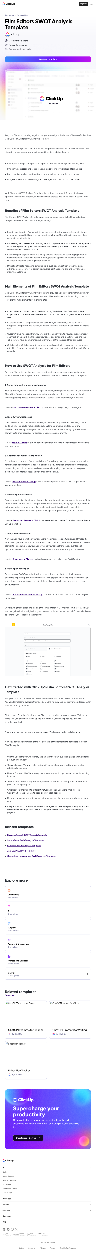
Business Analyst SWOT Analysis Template (27, 835)
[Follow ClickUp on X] (16, 1229)
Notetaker (7, 1184)
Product (5, 1204)
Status (21, 1248)
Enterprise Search (10, 1189)
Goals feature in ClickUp (24, 481)
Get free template (48, 59)
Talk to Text (7, 1193)
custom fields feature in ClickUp (27, 407)
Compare (6, 1210)
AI (3, 1167)
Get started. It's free (26, 1138)
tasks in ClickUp (19, 442)
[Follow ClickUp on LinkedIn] (4, 1229)
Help (4, 1222)
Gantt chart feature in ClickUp (26, 520)
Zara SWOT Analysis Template (21, 850)
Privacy (43, 1248)
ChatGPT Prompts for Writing (69, 1029)
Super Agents (8, 1176)
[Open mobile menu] (92, 4)
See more (9, 995)
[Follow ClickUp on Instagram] (12, 1229)
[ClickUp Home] (8, 4)
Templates (9, 15)
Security (31, 1248)
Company (6, 1216)
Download (6, 1199)
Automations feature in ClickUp (27, 594)
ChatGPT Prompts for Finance (26, 1029)
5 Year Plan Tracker (19, 1070)
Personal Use (22, 15)
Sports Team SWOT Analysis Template (25, 840)
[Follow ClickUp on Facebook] (8, 1229)
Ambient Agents (9, 1180)
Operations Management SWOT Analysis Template (31, 856)
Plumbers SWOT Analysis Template (24, 845)
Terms (52, 1248)
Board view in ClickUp (22, 559)
